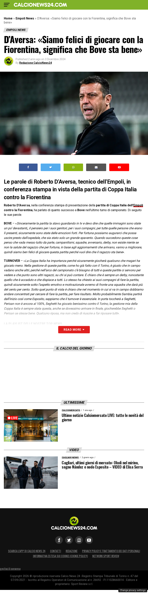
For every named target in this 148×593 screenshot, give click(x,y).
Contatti (55, 551)
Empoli (138, 205)
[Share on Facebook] (28, 167)
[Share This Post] (73, 167)
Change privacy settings (133, 590)
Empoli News (25, 18)
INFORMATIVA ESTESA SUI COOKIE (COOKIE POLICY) (60, 556)
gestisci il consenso (10, 569)
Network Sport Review (105, 556)
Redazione (71, 551)
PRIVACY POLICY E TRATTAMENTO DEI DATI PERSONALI (111, 551)
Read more (72, 329)
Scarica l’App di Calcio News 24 (26, 551)
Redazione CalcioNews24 (35, 62)
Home (8, 18)
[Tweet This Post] (50, 167)
